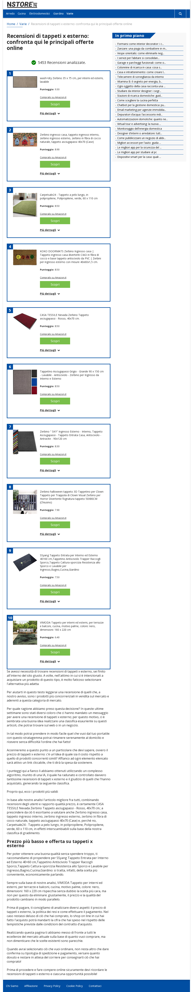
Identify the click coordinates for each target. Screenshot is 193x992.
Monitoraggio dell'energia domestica (139, 128)
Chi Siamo (12, 986)
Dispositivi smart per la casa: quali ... (138, 157)
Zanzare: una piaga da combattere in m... (141, 48)
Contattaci (95, 986)
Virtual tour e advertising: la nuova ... (138, 124)
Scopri (55, 104)
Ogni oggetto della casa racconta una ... (140, 86)
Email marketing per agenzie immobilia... (141, 110)
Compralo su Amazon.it (53, 97)
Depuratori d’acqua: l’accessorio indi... (139, 114)
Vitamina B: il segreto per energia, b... (139, 81)
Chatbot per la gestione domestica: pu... (140, 105)
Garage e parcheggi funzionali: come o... (141, 62)
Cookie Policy (74, 986)
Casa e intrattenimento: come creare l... (140, 72)
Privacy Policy (52, 986)
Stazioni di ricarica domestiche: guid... (139, 95)
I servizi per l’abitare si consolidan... (137, 58)
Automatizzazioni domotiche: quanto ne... (142, 119)
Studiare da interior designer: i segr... (138, 91)
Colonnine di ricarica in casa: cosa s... (139, 67)
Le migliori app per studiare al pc (136, 152)
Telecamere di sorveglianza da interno (140, 77)
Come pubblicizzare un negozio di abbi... (141, 138)
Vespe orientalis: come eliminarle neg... (140, 53)
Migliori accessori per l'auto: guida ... (138, 142)
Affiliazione (31, 986)
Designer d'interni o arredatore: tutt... (139, 133)
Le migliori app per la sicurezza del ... (139, 147)
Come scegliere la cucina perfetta (137, 100)
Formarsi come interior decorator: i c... (140, 44)
